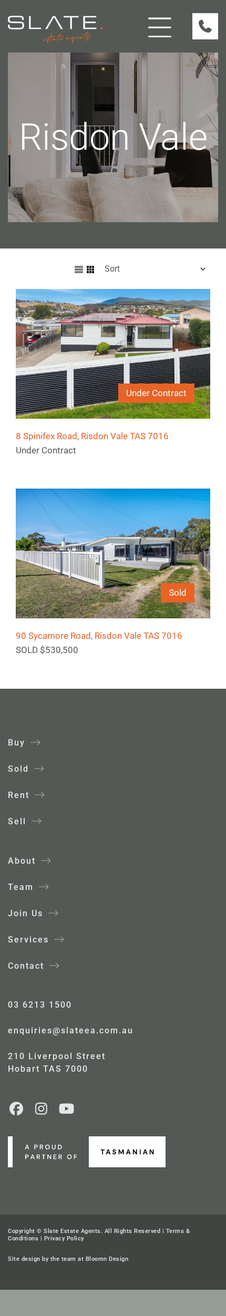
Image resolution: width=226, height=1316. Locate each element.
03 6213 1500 (40, 1005)
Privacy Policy (64, 1238)
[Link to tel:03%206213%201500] (205, 26)
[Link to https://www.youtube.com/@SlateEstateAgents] (66, 1108)
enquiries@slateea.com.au (70, 1030)
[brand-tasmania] (87, 1140)
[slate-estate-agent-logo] (55, 20)
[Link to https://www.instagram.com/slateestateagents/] (41, 1108)
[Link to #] (160, 27)
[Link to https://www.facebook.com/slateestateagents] (16, 1108)
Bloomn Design (107, 1259)
